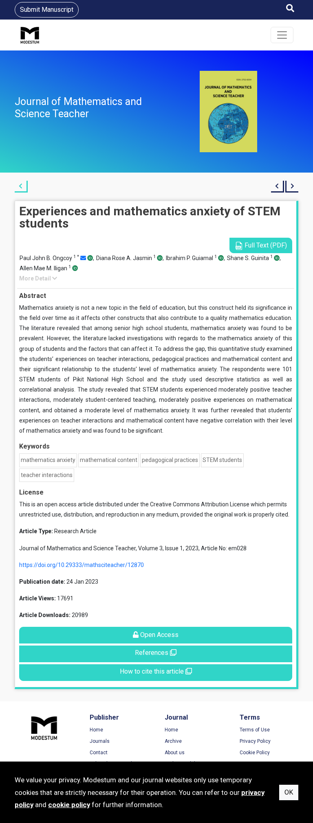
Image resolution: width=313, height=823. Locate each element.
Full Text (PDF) (265, 245)
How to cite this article (152, 671)
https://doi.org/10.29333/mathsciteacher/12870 (81, 565)
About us (175, 752)
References (152, 653)
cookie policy (69, 805)
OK (288, 792)
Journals (100, 741)
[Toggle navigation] (282, 35)
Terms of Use (255, 730)
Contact (99, 752)
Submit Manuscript (46, 9)
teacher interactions (47, 475)
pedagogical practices (170, 460)
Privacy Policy (255, 741)
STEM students (222, 460)
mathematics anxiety (48, 460)
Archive (173, 741)
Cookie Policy (255, 752)
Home (96, 730)
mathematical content (108, 460)
